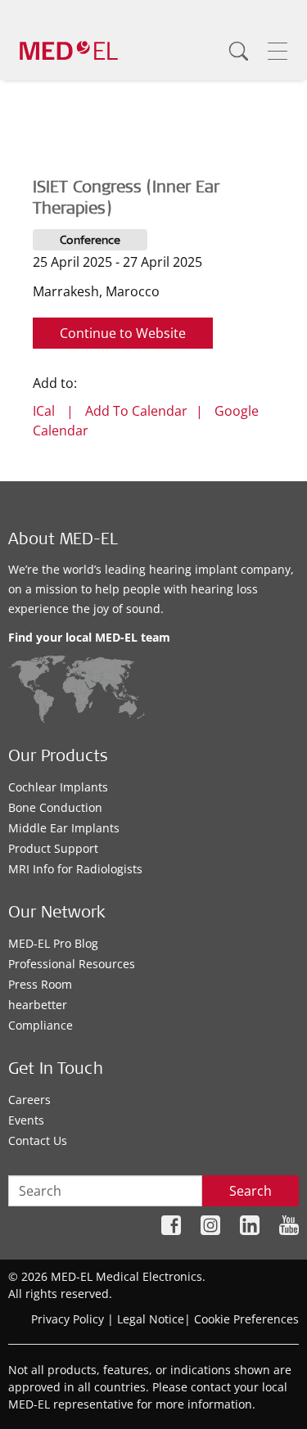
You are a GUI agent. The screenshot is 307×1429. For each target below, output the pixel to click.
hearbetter (37, 1004)
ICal (44, 411)
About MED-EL (63, 541)
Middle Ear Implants (64, 828)
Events (26, 1120)
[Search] (238, 51)
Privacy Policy (67, 1319)
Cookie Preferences (246, 1319)
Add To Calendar (136, 411)
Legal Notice (150, 1319)
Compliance (40, 1025)
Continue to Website (123, 333)
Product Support (53, 848)
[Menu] (277, 51)
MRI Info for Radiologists (75, 869)
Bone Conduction (55, 807)
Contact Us (37, 1140)
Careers (29, 1099)
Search (250, 1191)
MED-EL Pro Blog (53, 943)
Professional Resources (71, 963)
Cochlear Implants (58, 787)
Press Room (40, 984)
